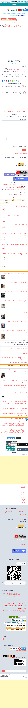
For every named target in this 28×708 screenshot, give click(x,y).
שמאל (9, 13)
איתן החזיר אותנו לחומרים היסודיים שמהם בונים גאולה (15, 348)
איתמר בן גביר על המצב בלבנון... (12, 24)
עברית (4, 640)
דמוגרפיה (13, 13)
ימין (5, 13)
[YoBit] (22, 450)
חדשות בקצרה (12, 20)
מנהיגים (23, 487)
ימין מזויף (23, 15)
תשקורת (12, 15)
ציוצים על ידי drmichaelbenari (21, 153)
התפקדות (23, 494)
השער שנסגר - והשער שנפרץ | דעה (19, 224)
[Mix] (10, 81)
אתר (25, 143)
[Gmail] (14, 81)
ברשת (23, 496)
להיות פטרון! (23, 544)
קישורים (23, 497)
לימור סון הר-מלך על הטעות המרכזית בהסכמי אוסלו (14, 184)
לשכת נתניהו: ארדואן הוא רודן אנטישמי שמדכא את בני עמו (14, 244)
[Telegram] (16, 81)
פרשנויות (3, 20)
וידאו (24, 489)
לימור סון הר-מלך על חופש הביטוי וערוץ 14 (15, 189)
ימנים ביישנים (24, 85)
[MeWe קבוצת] (12, 10)
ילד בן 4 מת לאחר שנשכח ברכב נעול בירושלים (17, 215)
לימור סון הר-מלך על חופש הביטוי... (12, 25)
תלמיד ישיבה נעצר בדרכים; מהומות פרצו (18, 264)
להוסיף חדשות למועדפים (21, 651)
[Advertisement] (14, 42)
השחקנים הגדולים (21, 111)
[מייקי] (11, 649)
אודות (23, 502)
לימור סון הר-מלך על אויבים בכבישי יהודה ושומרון (14, 191)
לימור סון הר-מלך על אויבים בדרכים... (13, 26)
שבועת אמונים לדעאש (20, 194)
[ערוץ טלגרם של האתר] (24, 10)
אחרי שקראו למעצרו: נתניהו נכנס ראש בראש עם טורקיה (15, 291)
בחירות (19, 13)
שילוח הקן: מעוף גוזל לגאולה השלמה (19, 282)
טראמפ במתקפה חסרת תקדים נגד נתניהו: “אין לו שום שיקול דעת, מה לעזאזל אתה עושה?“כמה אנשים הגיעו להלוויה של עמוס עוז (14, 403)
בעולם (23, 13)
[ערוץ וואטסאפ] (16, 10)
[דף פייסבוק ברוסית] (27, 10)
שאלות (23, 500)
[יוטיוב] (19, 10)
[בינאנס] (22, 445)
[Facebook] (2, 81)
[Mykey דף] (8, 10)
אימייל (24, 139)
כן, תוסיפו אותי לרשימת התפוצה (18, 146)
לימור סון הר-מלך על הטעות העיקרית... (13, 23)
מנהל (13, 63)
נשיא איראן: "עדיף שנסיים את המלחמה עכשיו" (17, 321)
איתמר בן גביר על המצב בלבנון (18, 188)
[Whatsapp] (12, 81)
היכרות (23, 484)
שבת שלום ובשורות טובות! (21, 206)
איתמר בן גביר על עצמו (7, 111)
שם (25, 135)
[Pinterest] (6, 81)
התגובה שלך (23, 119)
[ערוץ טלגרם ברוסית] (22, 10)
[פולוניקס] (11, 450)
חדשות (23, 491)
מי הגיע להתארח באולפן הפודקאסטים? (18, 362)
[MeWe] (8, 81)
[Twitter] (4, 81)
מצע (24, 486)
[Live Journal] (18, 81)
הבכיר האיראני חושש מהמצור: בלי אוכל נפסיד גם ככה (15, 273)
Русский (5, 639)
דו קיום (17, 15)
